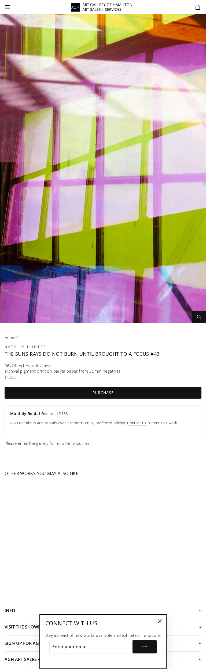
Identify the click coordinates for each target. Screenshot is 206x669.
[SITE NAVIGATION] (7, 7)
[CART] (198, 7)
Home (10, 337)
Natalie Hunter (26, 346)
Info (10, 610)
